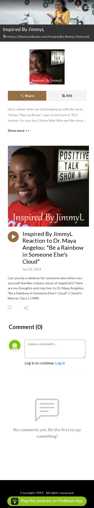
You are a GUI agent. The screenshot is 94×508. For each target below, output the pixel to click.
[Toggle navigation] (88, 6)
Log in (60, 363)
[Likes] (10, 307)
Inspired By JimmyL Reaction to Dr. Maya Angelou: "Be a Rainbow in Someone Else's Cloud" (52, 247)
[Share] (26, 307)
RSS (69, 96)
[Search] (78, 7)
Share (29, 96)
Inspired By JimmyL (24, 29)
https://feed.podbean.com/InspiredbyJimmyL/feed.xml (48, 36)
